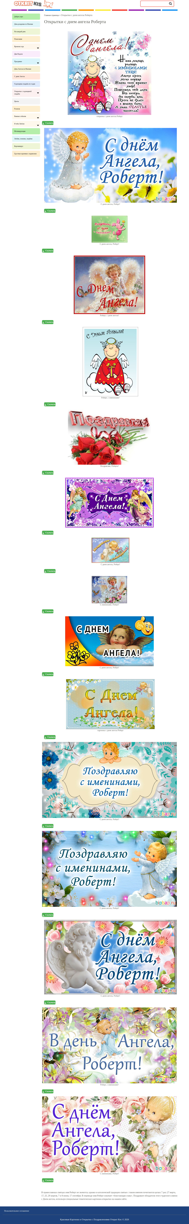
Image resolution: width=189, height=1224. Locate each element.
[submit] (170, 3)
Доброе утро (18, 17)
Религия (17, 109)
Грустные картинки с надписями (25, 154)
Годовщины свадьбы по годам (24, 84)
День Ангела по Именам (22, 69)
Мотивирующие (19, 131)
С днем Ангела (19, 76)
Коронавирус (18, 146)
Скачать (49, 123)
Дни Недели (18, 54)
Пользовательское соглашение (16, 1211)
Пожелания (18, 39)
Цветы (16, 101)
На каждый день (19, 32)
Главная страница (51, 15)
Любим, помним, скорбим (23, 139)
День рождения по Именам (23, 24)
